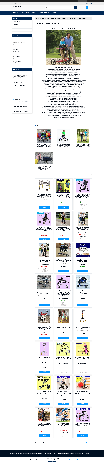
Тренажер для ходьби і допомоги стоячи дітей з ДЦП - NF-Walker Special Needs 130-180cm (44, 425)
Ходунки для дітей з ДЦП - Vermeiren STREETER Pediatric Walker (83, 260)
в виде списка (91, 175)
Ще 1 (16, 62)
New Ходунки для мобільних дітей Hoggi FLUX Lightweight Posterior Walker (82, 359)
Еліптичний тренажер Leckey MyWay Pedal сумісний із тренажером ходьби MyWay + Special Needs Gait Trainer (82, 196)
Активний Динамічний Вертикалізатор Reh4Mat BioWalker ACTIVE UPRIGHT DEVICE (63, 229)
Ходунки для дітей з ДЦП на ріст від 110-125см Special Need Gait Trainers (63, 145)
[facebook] (35, 125)
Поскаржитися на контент (64, 459)
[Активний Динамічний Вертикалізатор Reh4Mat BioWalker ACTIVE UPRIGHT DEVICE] (63, 218)
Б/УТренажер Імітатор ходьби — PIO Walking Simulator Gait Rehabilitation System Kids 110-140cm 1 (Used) (44, 327)
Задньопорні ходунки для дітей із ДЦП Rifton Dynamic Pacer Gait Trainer (63, 260)
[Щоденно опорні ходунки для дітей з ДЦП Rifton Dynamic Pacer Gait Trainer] (63, 415)
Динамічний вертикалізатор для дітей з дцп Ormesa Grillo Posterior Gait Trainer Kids (44, 393)
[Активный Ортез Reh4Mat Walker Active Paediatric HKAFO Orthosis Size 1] (83, 218)
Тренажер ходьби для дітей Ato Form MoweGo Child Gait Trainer (63, 359)
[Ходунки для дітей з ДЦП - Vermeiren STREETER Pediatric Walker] (83, 250)
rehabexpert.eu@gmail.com (20, 108)
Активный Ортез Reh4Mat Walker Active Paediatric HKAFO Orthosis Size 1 (82, 228)
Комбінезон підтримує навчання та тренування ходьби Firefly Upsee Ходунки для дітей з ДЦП (63, 196)
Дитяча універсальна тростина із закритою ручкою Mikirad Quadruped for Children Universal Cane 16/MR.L (44, 360)
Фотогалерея (17, 21)
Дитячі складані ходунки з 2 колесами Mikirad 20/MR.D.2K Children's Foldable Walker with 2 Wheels (44, 196)
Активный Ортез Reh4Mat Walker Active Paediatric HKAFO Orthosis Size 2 (44, 260)
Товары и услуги (30, 12)
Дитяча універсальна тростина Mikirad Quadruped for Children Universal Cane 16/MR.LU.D (82, 326)
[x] (37, 125)
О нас (22, 12)
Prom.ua (58, 458)
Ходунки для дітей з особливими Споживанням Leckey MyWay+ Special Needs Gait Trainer (44, 229)
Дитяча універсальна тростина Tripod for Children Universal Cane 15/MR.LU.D (63, 326)
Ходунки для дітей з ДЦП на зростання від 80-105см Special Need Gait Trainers (44, 145)
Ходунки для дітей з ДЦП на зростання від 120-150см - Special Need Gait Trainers (83, 145)
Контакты (55, 12)
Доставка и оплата (44, 12)
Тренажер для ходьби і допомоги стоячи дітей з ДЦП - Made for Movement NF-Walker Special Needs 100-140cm (82, 394)
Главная (15, 12)
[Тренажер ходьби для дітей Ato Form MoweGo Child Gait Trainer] (63, 349)
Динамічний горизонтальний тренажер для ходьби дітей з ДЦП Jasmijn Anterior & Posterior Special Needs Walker (63, 293)
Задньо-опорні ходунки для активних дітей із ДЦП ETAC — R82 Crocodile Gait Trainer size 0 (82, 425)
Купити (44, 207)
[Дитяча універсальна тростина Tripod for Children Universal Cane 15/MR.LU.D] (63, 316)
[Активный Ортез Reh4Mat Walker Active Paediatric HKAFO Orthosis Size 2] (44, 250)
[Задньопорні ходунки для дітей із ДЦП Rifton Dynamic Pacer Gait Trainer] (63, 250)
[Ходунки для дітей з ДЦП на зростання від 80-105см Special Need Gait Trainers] (44, 136)
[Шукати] (75, 7)
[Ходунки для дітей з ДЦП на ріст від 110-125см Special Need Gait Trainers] (63, 136)
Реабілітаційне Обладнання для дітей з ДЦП (58, 18)
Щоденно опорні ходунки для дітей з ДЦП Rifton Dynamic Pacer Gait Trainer (63, 424)
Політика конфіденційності (74, 459)
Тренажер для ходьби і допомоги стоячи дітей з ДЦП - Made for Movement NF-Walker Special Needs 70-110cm (63, 394)
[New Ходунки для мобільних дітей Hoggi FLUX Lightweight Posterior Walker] (83, 349)
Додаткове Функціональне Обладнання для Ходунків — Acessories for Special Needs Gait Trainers (43, 168)
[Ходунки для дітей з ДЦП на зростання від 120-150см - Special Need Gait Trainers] (83, 136)
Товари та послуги (42, 18)
